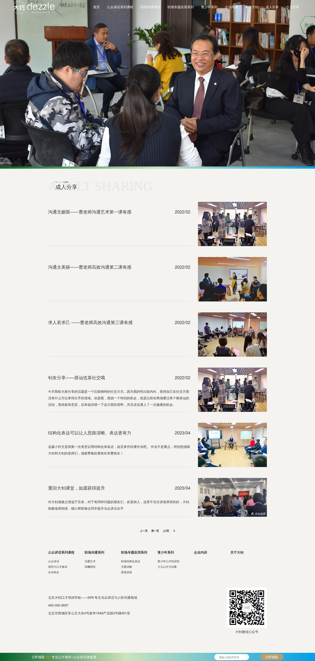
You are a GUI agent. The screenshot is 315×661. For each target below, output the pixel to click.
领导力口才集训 (57, 566)
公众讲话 (53, 561)
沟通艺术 (90, 561)
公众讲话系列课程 (120, 6)
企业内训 (231, 6)
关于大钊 (251, 6)
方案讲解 (126, 566)
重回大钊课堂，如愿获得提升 (76, 488)
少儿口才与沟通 (167, 566)
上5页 (166, 530)
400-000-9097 (58, 605)
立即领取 (271, 656)
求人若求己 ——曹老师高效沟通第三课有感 (90, 322)
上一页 (144, 530)
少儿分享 (292, 6)
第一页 (155, 530)
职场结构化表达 (130, 561)
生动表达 (53, 572)
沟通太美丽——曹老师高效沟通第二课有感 (89, 267)
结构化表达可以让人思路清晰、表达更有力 (89, 432)
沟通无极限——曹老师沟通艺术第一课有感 (89, 211)
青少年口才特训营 (168, 561)
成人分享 (272, 6)
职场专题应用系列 (181, 6)
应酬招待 (90, 566)
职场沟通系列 (150, 6)
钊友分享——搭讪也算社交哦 (76, 377)
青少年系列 (209, 6)
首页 (96, 6)
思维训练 (126, 572)
